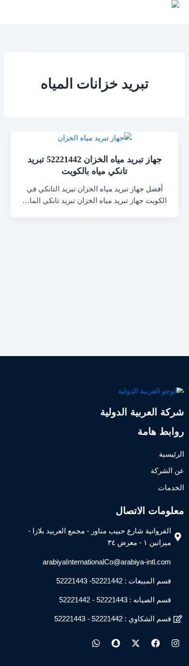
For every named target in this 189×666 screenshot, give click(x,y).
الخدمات (171, 488)
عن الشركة (167, 471)
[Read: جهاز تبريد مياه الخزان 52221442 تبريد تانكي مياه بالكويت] (95, 137)
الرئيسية (171, 454)
